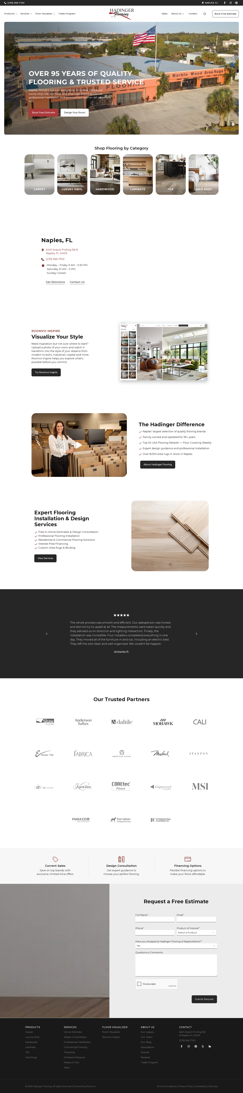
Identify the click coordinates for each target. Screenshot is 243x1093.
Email (180, 915)
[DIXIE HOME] (44, 786)
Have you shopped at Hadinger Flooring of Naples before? (168, 941)
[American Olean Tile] (121, 753)
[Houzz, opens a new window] (209, 1046)
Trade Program (66, 13)
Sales (164, 13)
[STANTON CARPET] (198, 753)
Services (24, 13)
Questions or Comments (149, 952)
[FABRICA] (83, 753)
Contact (193, 13)
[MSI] (200, 786)
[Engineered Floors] (160, 786)
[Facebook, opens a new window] (224, 2)
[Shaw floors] (45, 722)
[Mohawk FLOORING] (163, 722)
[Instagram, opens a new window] (230, 2)
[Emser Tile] (44, 753)
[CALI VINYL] (200, 722)
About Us (176, 13)
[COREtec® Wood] (121, 786)
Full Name (141, 915)
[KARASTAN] (82, 786)
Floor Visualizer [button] (43, 13)
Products (9, 13)
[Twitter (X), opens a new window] (236, 2)
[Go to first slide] (196, 633)
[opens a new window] (171, 3)
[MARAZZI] (81, 820)
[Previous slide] (46, 633)
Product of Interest (188, 928)
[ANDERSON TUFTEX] (83, 722)
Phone (139, 928)
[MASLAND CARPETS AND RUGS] (160, 753)
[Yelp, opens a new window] (202, 1046)
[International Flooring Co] (161, 820)
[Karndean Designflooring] (120, 820)
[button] (204, 13)
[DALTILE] (122, 721)
